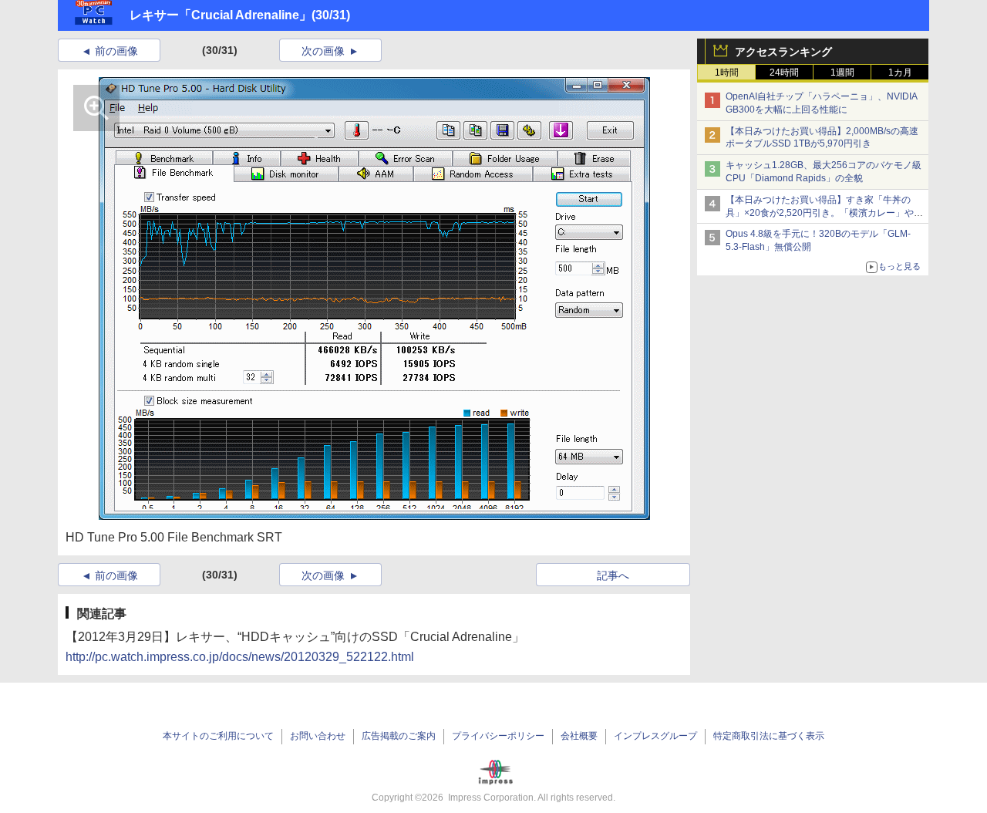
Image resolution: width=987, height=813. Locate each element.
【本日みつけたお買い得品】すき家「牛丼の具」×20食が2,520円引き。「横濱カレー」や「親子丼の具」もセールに (820, 212)
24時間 (784, 72)
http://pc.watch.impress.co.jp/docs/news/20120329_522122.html (240, 656)
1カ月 (900, 72)
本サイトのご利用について (218, 735)
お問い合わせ (317, 735)
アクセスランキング (783, 52)
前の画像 (116, 51)
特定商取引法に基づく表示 (768, 735)
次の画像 (323, 51)
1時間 (727, 72)
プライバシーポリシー (498, 735)
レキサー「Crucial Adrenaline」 (221, 15)
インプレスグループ (655, 735)
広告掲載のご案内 (399, 735)
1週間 (842, 72)
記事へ (613, 575)
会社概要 (579, 735)
